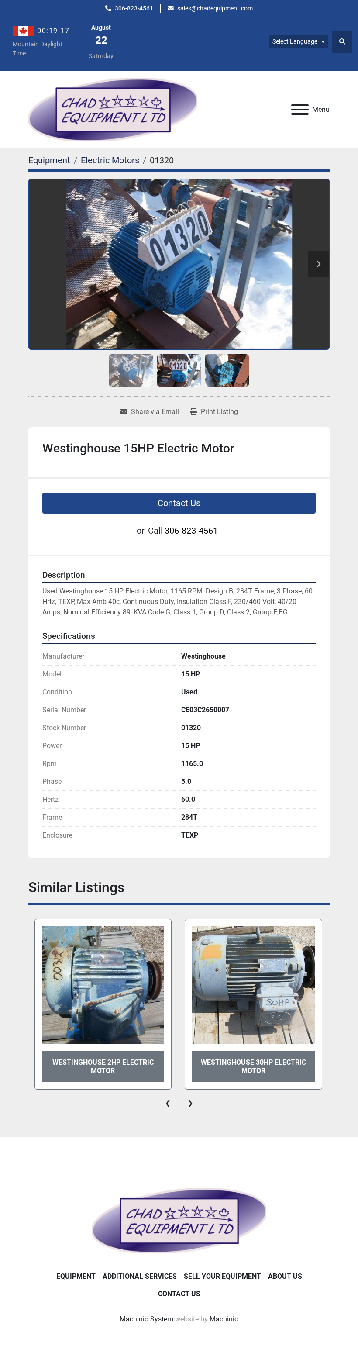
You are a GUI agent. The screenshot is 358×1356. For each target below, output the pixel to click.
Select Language (294, 41)
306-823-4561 (134, 8)
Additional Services (140, 1276)
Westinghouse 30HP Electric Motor (102, 1066)
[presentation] (167, 1103)
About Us (285, 1276)
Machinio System (146, 1319)
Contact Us (179, 503)
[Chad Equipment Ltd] (179, 1220)
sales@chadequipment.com (215, 8)
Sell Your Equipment (222, 1276)
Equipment (76, 1276)
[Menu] (300, 109)
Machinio (224, 1319)
